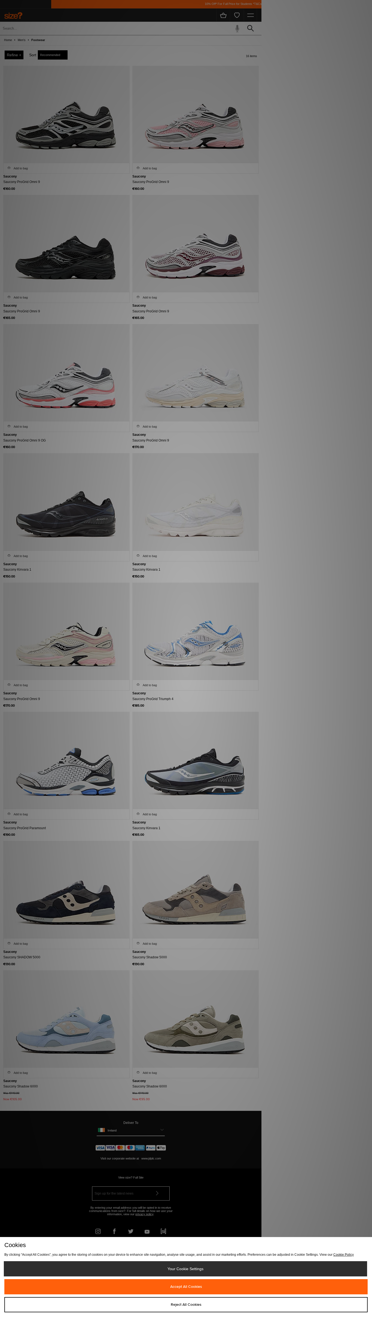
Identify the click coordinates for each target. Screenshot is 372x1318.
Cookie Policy (343, 1255)
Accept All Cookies (186, 1286)
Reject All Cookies (186, 1304)
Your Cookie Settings (185, 1269)
